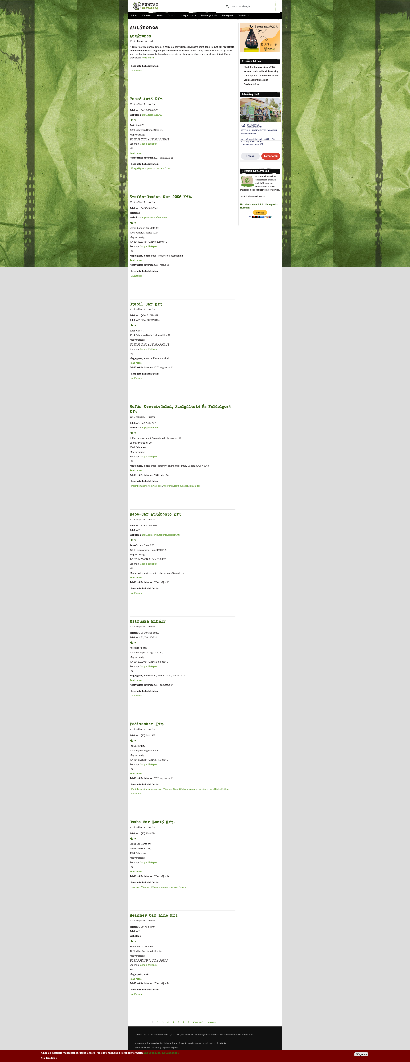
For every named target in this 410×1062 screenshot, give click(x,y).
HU (210, 1043)
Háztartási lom (221, 789)
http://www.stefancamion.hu (156, 217)
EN (215, 1043)
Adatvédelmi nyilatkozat (160, 1043)
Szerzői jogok (180, 1043)
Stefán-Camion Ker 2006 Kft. (161, 197)
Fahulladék (194, 486)
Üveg (134, 168)
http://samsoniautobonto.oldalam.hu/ (160, 535)
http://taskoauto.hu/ (151, 115)
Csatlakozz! (243, 15)
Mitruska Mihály (148, 621)
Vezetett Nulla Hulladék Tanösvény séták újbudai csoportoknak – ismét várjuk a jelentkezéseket (261, 75)
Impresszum (140, 1043)
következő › (198, 1022)
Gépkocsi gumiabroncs (148, 168)
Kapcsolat (147, 15)
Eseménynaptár (209, 15)
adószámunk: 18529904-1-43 (239, 1035)
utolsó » (212, 1022)
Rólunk (134, 15)
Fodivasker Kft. (147, 724)
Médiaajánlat (194, 1043)
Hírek (160, 15)
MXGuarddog (154, 1047)
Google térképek (148, 144)
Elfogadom (361, 1054)
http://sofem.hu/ (150, 427)
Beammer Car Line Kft (154, 915)
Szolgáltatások (188, 15)
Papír (134, 486)
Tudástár (172, 15)
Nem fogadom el (49, 1058)
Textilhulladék (181, 486)
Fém (139, 486)
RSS (205, 1043)
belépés (222, 1043)
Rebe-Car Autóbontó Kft (155, 514)
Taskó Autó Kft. (147, 99)
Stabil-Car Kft (146, 304)
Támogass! (227, 15)
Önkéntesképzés (252, 84)
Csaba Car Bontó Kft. (152, 822)
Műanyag (168, 789)
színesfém (147, 486)
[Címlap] (145, 6)
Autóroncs (140, 36)
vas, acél (157, 486)
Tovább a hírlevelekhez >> (252, 196)
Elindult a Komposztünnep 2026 (259, 67)
